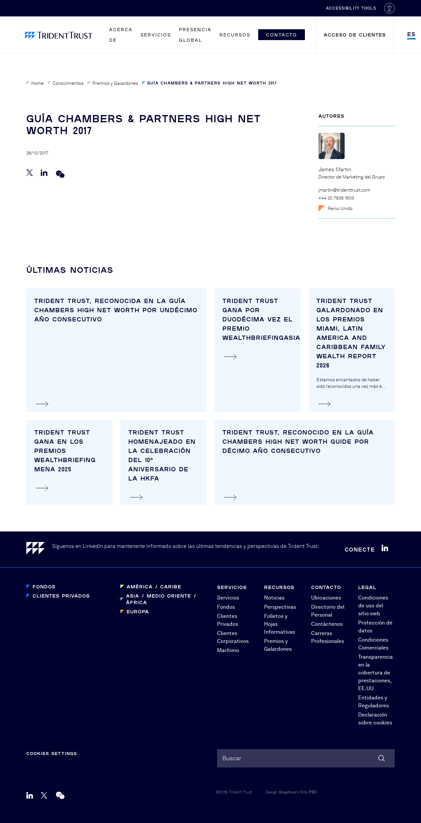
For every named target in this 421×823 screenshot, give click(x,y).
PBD (313, 792)
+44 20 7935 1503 (336, 197)
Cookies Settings (51, 753)
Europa (138, 611)
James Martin (334, 169)
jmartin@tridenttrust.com (344, 190)
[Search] (381, 758)
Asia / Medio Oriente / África (161, 599)
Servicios (155, 34)
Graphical (288, 792)
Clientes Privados (61, 596)
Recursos (234, 34)
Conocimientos (68, 83)
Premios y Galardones (115, 83)
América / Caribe (154, 586)
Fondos (44, 586)
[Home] (39, 549)
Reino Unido (340, 208)
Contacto (281, 34)
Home (37, 83)
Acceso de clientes (355, 34)
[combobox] (306, 758)
